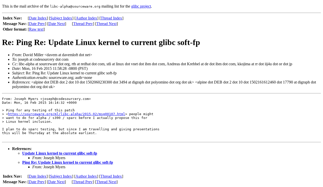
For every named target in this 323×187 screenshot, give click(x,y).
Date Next (56, 24)
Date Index (38, 18)
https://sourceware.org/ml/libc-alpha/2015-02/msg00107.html (66, 114)
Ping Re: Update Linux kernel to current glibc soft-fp (67, 162)
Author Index (86, 18)
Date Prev (37, 24)
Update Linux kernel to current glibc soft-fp (59, 153)
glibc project (141, 6)
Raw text (36, 29)
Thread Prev (83, 24)
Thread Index (111, 18)
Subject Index (61, 18)
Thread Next (106, 24)
